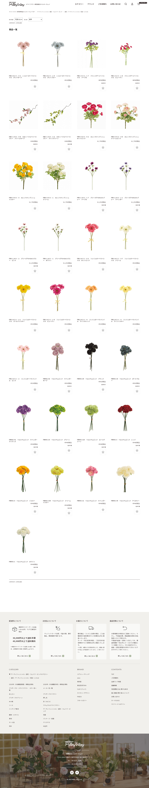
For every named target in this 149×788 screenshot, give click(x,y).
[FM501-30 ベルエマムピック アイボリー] (125, 479)
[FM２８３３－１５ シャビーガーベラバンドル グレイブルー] (57, 54)
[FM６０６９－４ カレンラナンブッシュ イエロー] (23, 176)
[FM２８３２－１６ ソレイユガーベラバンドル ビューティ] (57, 298)
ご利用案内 (102, 4)
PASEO (79, 696)
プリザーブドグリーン (16, 698)
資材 (10, 718)
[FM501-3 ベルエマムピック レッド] (125, 418)
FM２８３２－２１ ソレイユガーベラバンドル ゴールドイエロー (23, 320)
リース (11, 705)
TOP (112, 674)
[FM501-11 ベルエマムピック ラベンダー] (91, 479)
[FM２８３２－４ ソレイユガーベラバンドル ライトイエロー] (125, 298)
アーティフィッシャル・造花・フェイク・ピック (49, 12)
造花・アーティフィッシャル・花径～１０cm (25, 678)
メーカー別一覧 (48, 688)
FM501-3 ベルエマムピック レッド (123, 440)
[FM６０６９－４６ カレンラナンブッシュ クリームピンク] (125, 115)
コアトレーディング (83, 674)
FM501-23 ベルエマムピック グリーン (57, 440)
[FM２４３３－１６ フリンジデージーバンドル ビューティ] (125, 54)
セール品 (12, 722)
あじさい (12, 694)
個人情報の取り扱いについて (120, 693)
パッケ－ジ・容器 (48, 718)
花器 (44, 715)
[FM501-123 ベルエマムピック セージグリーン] (91, 418)
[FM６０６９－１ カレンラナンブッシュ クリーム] (57, 176)
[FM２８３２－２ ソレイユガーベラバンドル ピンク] (23, 357)
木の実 (11, 701)
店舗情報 (114, 685)
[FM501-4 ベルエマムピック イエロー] (23, 479)
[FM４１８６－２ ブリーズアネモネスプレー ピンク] (23, 237)
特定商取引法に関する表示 (119, 689)
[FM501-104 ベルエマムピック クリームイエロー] (57, 479)
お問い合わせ (115, 4)
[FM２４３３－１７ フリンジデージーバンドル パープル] (91, 54)
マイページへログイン (118, 704)
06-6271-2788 (76, 760)
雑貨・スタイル (14, 715)
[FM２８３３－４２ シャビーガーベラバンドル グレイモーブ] (23, 54)
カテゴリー (79, 4)
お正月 (45, 726)
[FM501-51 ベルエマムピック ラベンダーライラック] (23, 418)
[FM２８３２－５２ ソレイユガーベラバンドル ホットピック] (91, 237)
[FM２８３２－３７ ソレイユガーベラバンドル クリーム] (125, 237)
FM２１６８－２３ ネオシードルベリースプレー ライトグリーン (57, 137)
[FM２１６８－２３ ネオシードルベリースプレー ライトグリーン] (57, 115)
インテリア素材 (14, 709)
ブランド (90, 4)
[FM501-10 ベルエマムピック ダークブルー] (125, 357)
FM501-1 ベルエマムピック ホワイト (22, 561)
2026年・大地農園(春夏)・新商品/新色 (21, 684)
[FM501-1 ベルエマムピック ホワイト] (23, 540)
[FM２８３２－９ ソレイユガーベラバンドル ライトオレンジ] (91, 298)
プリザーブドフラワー (50, 694)
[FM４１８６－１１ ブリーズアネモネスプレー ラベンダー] (125, 176)
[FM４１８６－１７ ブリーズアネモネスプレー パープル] (91, 176)
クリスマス (46, 722)
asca (78, 678)
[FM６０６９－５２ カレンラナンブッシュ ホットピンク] (91, 115)
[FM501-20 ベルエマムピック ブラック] (91, 357)
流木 (10, 726)
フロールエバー (82, 700)
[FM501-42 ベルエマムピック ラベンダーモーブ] (57, 357)
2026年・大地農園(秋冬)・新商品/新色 (55, 684)
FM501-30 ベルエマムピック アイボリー (126, 501)
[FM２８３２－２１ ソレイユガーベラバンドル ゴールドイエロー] (23, 298)
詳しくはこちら (22, 656)
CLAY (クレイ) (81, 689)
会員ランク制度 (116, 681)
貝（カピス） (47, 701)
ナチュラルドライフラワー (51, 705)
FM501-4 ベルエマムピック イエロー (22, 501)
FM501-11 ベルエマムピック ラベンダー (92, 501)
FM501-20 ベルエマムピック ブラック (90, 379)
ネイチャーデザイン (83, 693)
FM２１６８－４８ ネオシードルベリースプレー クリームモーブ (23, 137)
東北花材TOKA (81, 685)
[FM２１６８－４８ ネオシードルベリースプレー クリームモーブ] (23, 115)
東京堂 (79, 681)
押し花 (45, 698)
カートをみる (115, 700)
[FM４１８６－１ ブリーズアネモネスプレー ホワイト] (57, 237)
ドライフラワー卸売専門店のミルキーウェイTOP (22, 12)
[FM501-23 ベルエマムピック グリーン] (57, 418)
